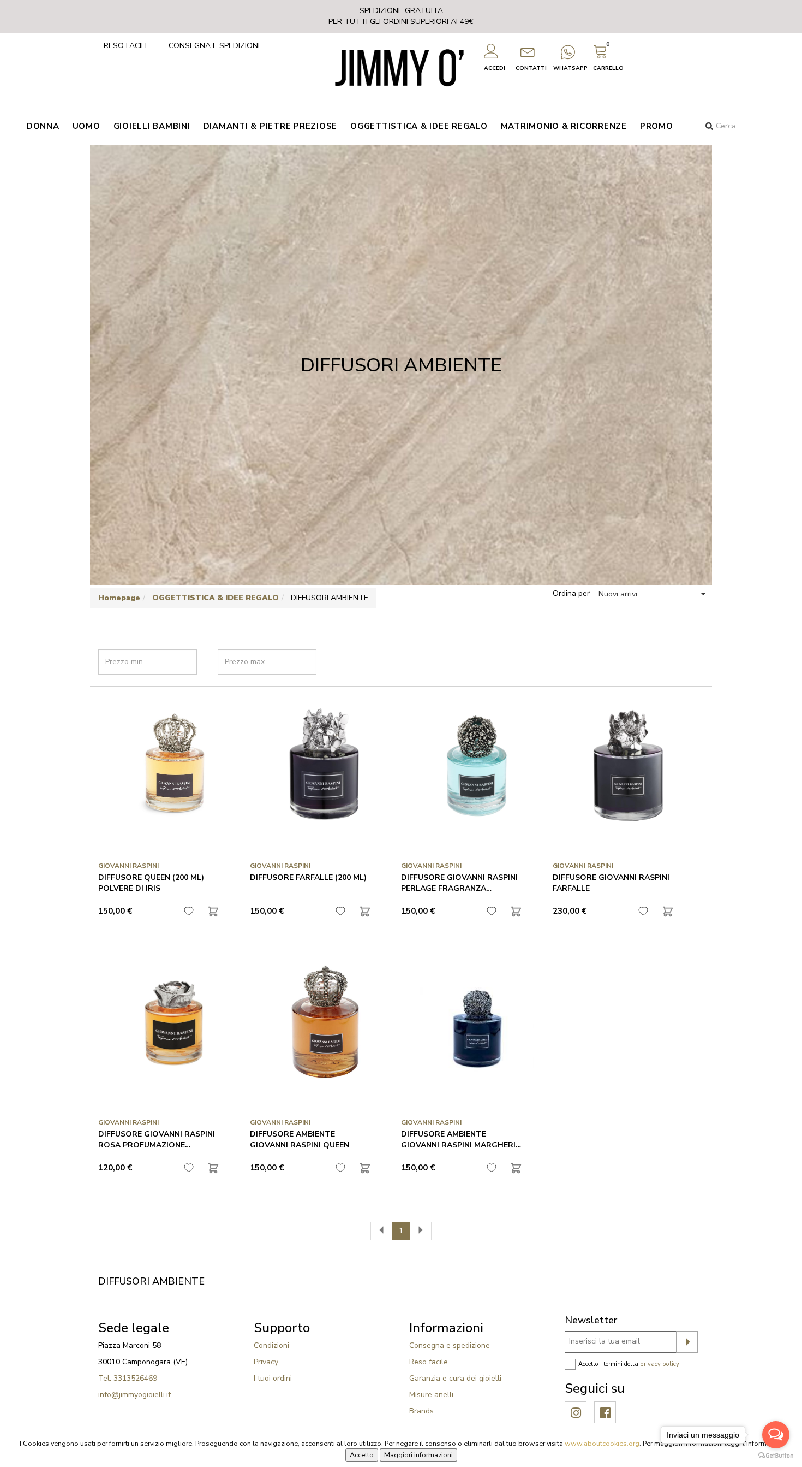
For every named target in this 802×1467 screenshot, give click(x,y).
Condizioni (271, 1345)
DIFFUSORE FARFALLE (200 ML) (308, 877)
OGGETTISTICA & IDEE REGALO (419, 126)
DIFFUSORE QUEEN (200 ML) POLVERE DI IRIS (151, 883)
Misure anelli (431, 1394)
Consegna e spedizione (215, 45)
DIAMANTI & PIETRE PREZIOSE (271, 126)
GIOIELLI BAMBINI (151, 126)
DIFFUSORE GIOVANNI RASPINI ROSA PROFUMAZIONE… (156, 1139)
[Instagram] (576, 1413)
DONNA (43, 126)
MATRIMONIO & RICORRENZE (564, 126)
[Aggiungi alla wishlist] (189, 911)
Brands (421, 1411)
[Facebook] (605, 1413)
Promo (656, 126)
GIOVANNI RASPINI (128, 865)
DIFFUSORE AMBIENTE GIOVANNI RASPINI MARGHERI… (461, 1139)
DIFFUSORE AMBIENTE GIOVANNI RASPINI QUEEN (299, 1139)
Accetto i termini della (628, 1364)
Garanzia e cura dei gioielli (455, 1378)
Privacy (266, 1362)
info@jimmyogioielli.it (134, 1394)
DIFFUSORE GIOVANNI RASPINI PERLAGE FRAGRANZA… (459, 883)
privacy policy (659, 1364)
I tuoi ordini (273, 1378)
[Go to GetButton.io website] (775, 1455)
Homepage (119, 598)
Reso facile (126, 45)
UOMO (86, 126)
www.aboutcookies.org (602, 1443)
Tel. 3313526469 (127, 1378)
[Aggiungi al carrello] (213, 912)
